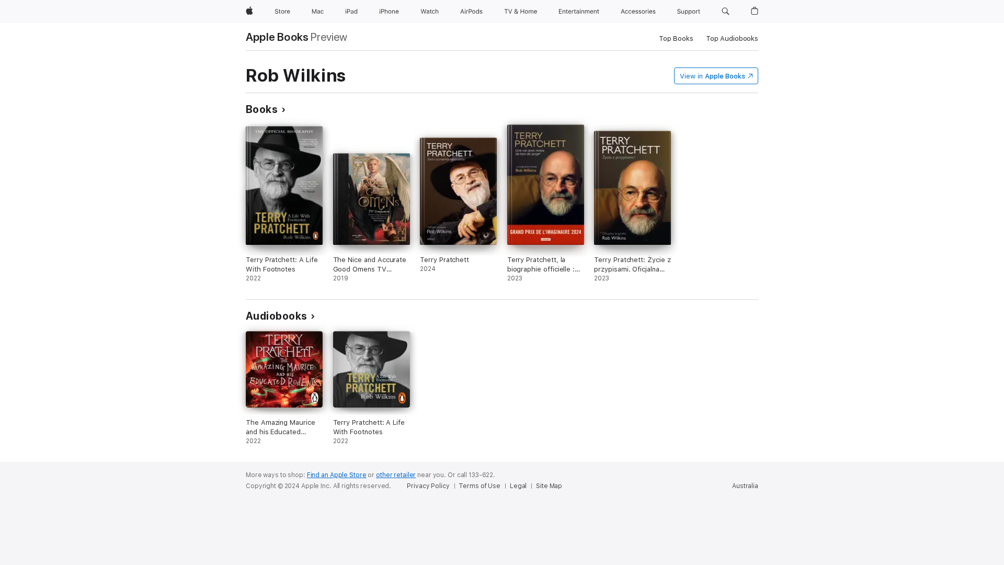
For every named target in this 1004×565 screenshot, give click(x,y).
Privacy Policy (428, 486)
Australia (745, 486)
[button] (725, 11)
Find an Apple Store (337, 475)
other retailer (396, 475)
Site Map (549, 486)
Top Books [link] (676, 38)
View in (712, 76)
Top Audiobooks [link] (732, 38)
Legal (518, 486)
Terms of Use (479, 486)
